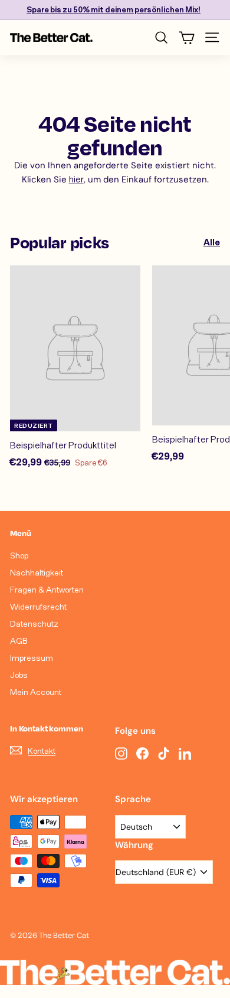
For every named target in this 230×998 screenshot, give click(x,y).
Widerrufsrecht (38, 606)
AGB (19, 641)
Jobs (19, 675)
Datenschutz (34, 623)
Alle (211, 242)
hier (76, 179)
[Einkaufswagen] (187, 37)
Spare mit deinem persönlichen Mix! (114, 9)
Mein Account (35, 692)
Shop (19, 555)
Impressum (31, 658)
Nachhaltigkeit (36, 572)
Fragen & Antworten (47, 589)
